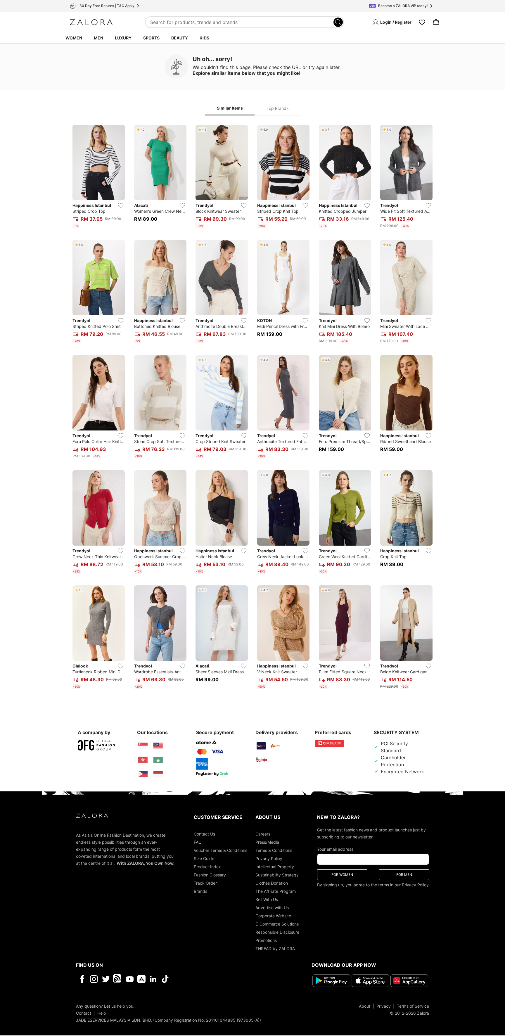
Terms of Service (413, 1006)
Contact (83, 1013)
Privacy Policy (268, 858)
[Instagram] (94, 979)
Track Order (205, 883)
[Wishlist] (422, 22)
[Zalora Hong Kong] (143, 760)
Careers (262, 833)
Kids (204, 37)
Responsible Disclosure (277, 932)
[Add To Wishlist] (121, 205)
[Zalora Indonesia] (158, 774)
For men (404, 874)
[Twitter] (106, 979)
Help (101, 1013)
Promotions (266, 940)
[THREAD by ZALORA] (118, 979)
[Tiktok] (203, 979)
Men (98, 37)
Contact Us (204, 833)
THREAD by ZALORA (275, 948)
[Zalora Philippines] (143, 774)
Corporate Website (273, 915)
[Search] (338, 22)
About (364, 1006)
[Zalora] (91, 22)
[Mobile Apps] (141, 979)
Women (73, 37)
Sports (151, 37)
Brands (200, 891)
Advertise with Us (272, 907)
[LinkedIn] (153, 979)
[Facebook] (82, 979)
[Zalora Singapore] (143, 746)
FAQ (198, 842)
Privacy (383, 1006)
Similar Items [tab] (230, 107)
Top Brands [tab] (277, 108)
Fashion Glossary (210, 874)
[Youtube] (130, 979)
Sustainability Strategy (277, 874)
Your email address (335, 849)
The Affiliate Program (275, 891)
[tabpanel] (252, 408)
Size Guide (204, 858)
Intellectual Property (274, 866)
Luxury (123, 37)
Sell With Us (266, 899)
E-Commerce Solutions (277, 923)
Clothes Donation (271, 883)
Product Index (207, 866)
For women (342, 874)
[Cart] (436, 22)
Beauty (179, 37)
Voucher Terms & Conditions (220, 850)
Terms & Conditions (273, 850)
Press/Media (267, 842)
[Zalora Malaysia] (158, 746)
